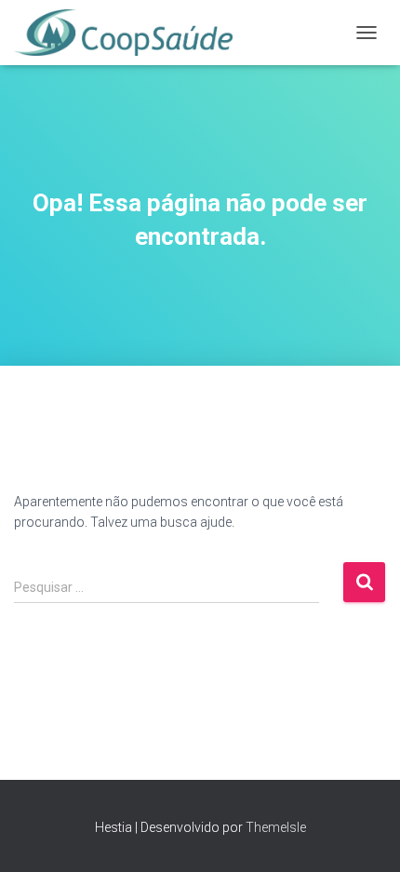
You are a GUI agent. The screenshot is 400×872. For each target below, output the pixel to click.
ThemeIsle (276, 827)
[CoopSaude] (130, 32)
